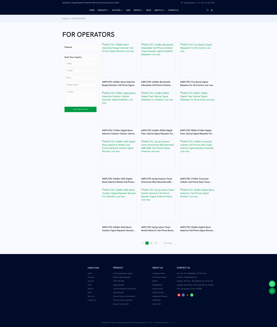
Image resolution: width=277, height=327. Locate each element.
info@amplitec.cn (190, 3)
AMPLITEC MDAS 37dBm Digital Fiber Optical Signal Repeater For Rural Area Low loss (196, 132)
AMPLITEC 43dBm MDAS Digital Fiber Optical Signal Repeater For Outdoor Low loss (157, 132)
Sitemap (173, 323)
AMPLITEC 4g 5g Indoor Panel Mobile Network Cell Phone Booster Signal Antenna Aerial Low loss (158, 229)
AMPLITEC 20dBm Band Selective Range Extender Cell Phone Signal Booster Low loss (118, 84)
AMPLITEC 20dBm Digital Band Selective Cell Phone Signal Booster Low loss (197, 229)
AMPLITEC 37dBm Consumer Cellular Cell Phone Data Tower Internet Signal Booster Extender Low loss (195, 180)
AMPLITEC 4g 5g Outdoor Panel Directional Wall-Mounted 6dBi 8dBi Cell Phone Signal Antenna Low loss (158, 180)
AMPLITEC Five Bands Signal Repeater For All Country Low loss (196, 83)
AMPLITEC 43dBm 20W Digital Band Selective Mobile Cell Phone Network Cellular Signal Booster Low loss (118, 180)
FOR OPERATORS (78, 19)
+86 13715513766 (208, 3)
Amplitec (65, 19)
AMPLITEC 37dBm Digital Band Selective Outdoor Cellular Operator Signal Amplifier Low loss (119, 132)
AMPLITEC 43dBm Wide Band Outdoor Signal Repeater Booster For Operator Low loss (118, 229)
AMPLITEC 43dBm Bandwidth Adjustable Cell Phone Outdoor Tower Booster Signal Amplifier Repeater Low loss (156, 84)
